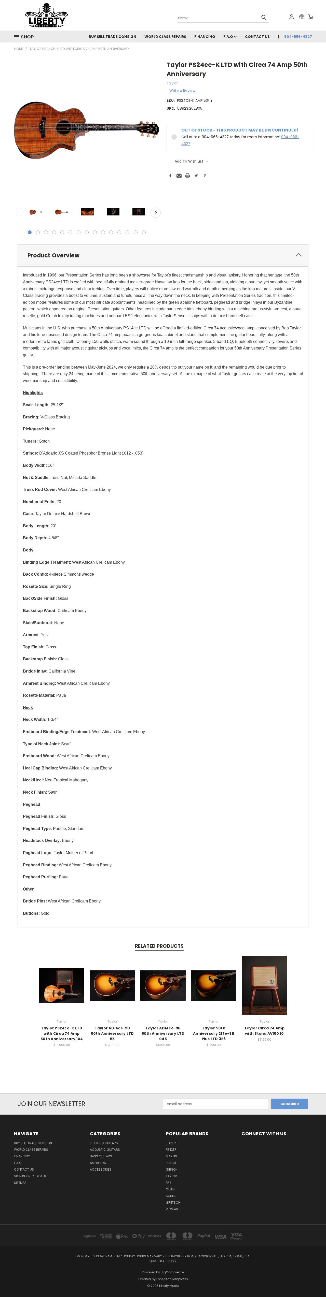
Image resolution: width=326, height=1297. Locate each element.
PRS (168, 1183)
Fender (171, 1149)
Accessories (100, 1169)
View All (172, 1209)
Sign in (20, 1176)
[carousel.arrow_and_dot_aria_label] (38, 232)
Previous (18, 213)
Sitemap (20, 1183)
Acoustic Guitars (105, 1149)
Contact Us (257, 36)
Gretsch (173, 1202)
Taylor (171, 1176)
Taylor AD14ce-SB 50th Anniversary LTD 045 (163, 1033)
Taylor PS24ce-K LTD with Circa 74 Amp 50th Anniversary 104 (61, 1033)
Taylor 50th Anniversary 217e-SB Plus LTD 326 (213, 1033)
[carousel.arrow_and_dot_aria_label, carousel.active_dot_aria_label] (30, 232)
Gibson (172, 1169)
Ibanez (171, 1143)
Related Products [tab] (159, 946)
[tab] (163, 255)
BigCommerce (172, 1272)
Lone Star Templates (172, 1279)
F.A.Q (228, 36)
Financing (204, 36)
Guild (170, 1189)
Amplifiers (98, 1163)
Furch (171, 1163)
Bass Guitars (101, 1156)
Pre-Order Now (62, 989)
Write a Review (182, 90)
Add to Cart (264, 989)
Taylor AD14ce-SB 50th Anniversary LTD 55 (112, 1033)
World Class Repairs (165, 36)
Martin (171, 1156)
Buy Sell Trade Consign (112, 36)
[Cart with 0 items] (310, 16)
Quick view (61, 980)
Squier (171, 1196)
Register (39, 1176)
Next (156, 213)
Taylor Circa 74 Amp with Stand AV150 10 (264, 1031)
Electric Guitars (104, 1143)
